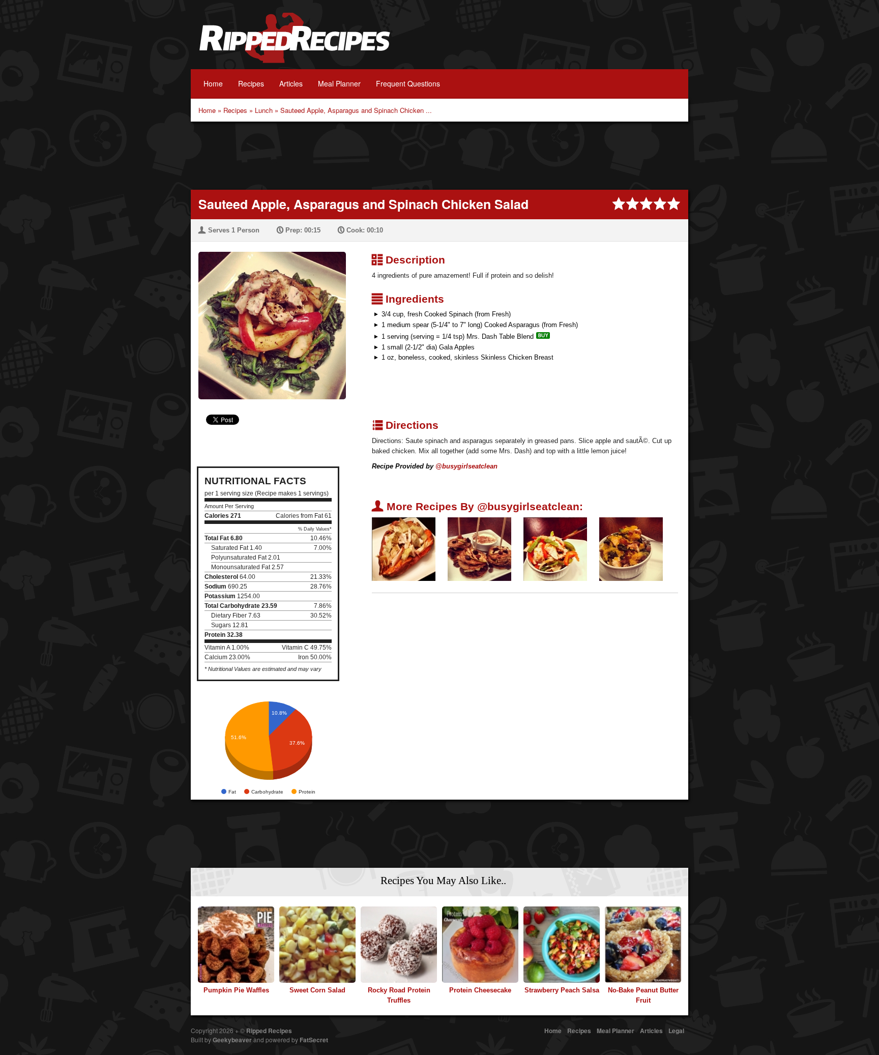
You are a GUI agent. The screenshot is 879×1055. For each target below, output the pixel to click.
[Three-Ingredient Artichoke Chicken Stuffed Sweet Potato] (403, 548)
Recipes (251, 83)
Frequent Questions (408, 83)
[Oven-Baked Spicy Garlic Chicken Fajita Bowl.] (555, 548)
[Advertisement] (439, 155)
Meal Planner (339, 83)
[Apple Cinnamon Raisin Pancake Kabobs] (479, 548)
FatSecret (314, 1039)
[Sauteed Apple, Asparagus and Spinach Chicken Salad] (268, 319)
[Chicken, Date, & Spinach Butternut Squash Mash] (631, 548)
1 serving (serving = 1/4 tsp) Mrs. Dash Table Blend (458, 336)
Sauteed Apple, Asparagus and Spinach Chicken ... (356, 110)
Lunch (264, 110)
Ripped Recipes (294, 43)
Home (213, 83)
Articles (291, 83)
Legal (676, 1030)
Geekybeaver (232, 1039)
